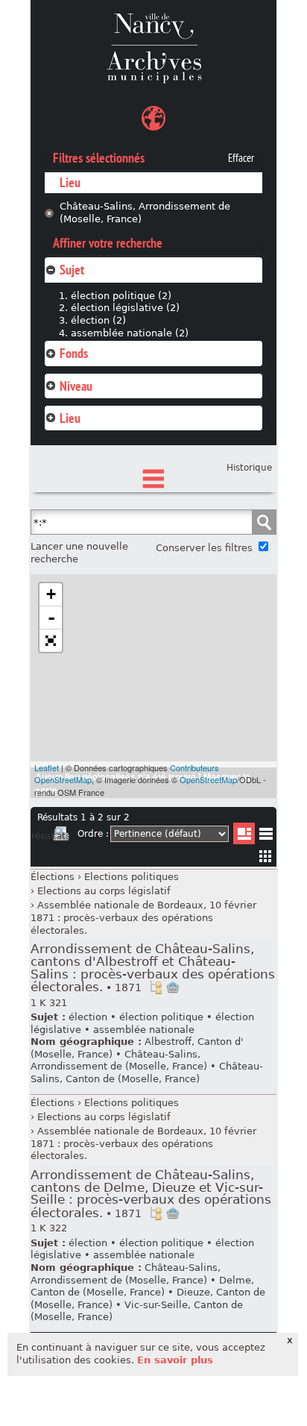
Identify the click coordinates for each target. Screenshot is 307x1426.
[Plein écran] (50, 640)
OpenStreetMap (208, 779)
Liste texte (265, 836)
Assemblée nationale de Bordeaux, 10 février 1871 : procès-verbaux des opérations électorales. (143, 917)
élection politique (161, 1017)
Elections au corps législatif (104, 890)
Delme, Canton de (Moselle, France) (142, 1286)
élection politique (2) (121, 295)
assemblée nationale (143, 1029)
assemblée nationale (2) (130, 333)
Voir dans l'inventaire (155, 987)
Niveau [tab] (76, 386)
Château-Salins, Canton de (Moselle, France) (147, 1072)
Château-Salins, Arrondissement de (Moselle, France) (145, 212)
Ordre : (93, 834)
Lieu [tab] (70, 418)
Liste (244, 833)
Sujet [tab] (72, 269)
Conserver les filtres (204, 547)
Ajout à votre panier (173, 987)
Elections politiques (131, 876)
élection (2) (98, 320)
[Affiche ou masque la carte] (153, 120)
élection (88, 1017)
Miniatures (265, 856)
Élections (53, 876)
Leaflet (46, 767)
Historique (249, 467)
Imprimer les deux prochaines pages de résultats (61, 836)
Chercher (264, 522)
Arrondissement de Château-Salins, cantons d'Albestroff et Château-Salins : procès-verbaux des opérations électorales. (153, 968)
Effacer (241, 158)
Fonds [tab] (74, 353)
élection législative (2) (125, 307)
